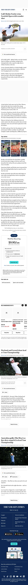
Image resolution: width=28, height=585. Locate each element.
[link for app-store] (8, 534)
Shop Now (6, 332)
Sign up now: (3, 21)
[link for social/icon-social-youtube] (17, 576)
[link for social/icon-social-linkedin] (24, 576)
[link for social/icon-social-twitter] (4, 576)
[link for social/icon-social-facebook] (14, 576)
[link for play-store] (19, 534)
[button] (23, 9)
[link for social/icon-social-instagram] (11, 576)
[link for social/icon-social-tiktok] (7, 576)
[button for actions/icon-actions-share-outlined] (25, 48)
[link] (8, 9)
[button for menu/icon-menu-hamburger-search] (26, 10)
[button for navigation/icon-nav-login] (23, 9)
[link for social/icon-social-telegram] (20, 576)
